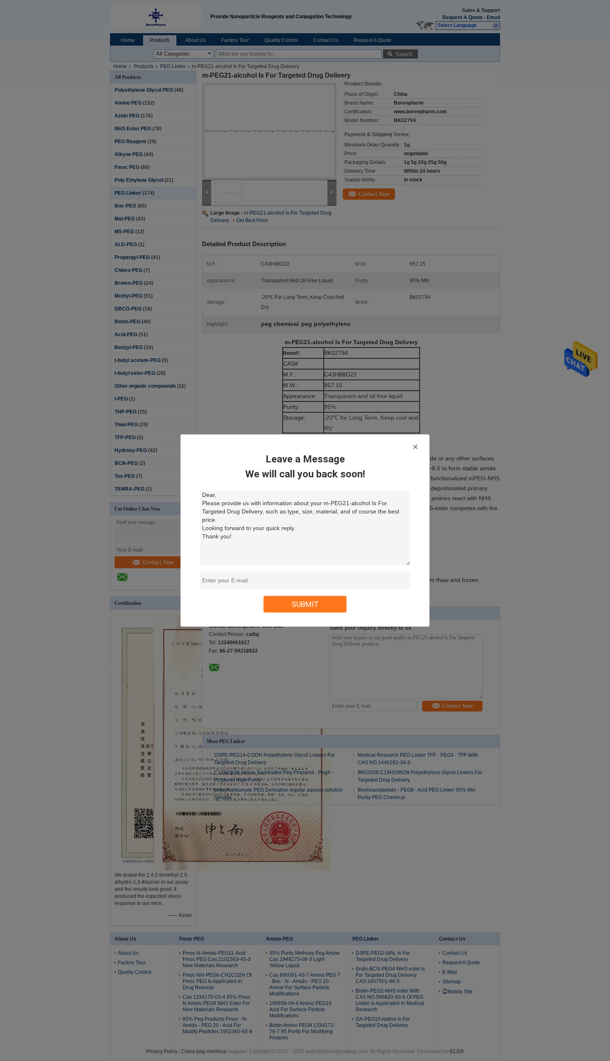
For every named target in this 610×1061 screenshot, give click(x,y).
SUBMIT (305, 604)
